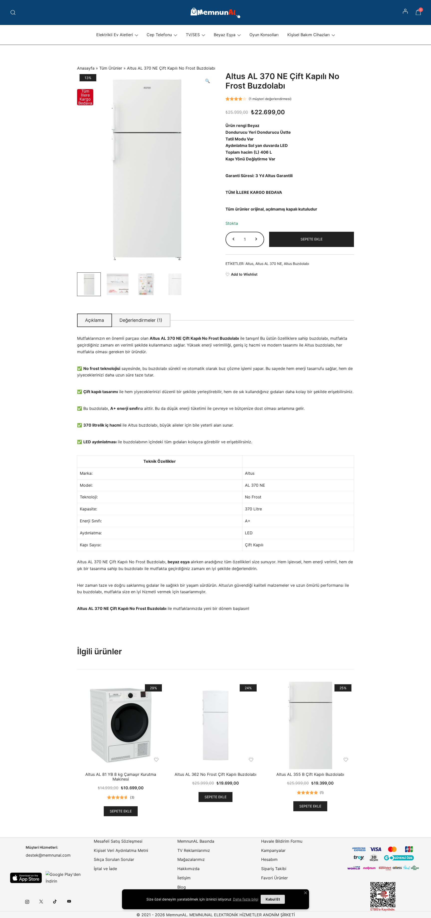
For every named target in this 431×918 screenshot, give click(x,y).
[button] (207, 81)
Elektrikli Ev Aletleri (114, 34)
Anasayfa (86, 68)
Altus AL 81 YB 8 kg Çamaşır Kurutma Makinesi (120, 777)
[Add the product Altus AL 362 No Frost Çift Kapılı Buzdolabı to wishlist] (251, 759)
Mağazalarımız (191, 859)
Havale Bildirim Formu (281, 841)
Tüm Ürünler (110, 68)
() (132, 797)
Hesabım (269, 859)
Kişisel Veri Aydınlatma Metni (121, 850)
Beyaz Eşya (224, 34)
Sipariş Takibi (273, 868)
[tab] (94, 320)
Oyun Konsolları (264, 34)
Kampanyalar (273, 850)
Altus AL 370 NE (268, 263)
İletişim (184, 877)
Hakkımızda (188, 868)
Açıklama (94, 320)
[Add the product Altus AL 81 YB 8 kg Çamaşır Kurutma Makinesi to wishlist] (156, 759)
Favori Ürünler (274, 877)
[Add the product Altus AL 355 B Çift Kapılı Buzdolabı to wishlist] (345, 759)
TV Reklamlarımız (193, 850)
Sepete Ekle (312, 239)
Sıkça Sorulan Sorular (114, 859)
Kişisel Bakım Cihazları (308, 34)
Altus (249, 263)
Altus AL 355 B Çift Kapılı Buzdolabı (310, 774)
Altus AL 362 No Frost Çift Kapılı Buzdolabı (215, 774)
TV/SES (193, 34)
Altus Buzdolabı (296, 263)
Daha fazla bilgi (245, 899)
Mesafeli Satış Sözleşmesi (118, 841)
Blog (181, 887)
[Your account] (405, 12)
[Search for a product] (13, 12)
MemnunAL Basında (195, 841)
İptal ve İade (105, 868)
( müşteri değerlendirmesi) (270, 99)
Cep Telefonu (159, 34)
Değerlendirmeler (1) (140, 320)
